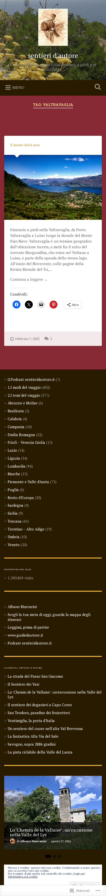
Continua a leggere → (29, 279)
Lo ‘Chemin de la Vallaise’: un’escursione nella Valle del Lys (51, 832)
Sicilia (13, 513)
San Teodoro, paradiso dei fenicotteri (39, 712)
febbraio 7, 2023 (27, 339)
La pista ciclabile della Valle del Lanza (40, 752)
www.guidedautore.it (25, 635)
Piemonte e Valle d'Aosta (28, 481)
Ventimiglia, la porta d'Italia (31, 720)
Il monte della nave (25, 144)
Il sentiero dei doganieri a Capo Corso (40, 704)
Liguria (14, 458)
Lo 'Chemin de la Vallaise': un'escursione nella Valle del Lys (55, 695)
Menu (18, 87)
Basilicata (16, 410)
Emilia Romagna (21, 434)
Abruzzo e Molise (22, 402)
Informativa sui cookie (23, 876)
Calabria (15, 418)
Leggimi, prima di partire (28, 627)
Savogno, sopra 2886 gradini (31, 744)
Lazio (12, 450)
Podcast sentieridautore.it (30, 643)
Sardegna (15, 505)
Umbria (13, 536)
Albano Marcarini (22, 606)
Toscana (14, 521)
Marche (14, 473)
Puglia (13, 489)
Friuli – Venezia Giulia (26, 442)
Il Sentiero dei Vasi (23, 684)
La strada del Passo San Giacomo (35, 676)
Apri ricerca (97, 87)
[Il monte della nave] (53, 187)
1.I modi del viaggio (24, 387)
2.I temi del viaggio (24, 395)
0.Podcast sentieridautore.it (31, 379)
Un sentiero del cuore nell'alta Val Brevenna (45, 728)
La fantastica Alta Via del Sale (33, 736)
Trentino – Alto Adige (26, 529)
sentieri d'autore (53, 55)
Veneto (14, 544)
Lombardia (16, 466)
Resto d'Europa (21, 497)
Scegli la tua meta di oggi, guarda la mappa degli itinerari (49, 617)
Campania (16, 426)
